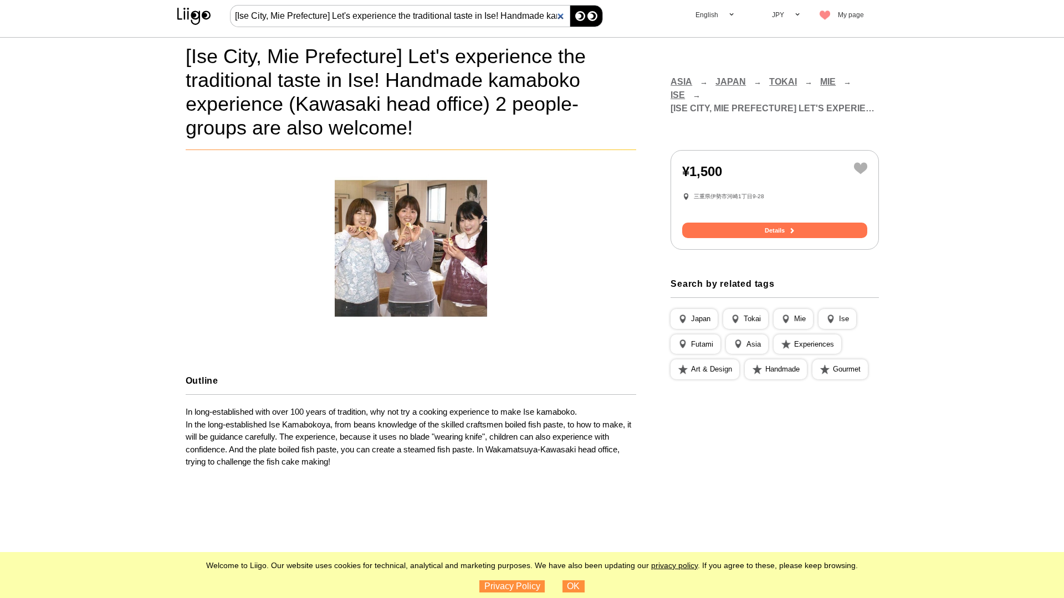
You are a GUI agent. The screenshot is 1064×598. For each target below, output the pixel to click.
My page (851, 15)
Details (775, 230)
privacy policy (674, 565)
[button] (694, 319)
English (706, 15)
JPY (778, 15)
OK (573, 586)
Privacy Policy (512, 586)
